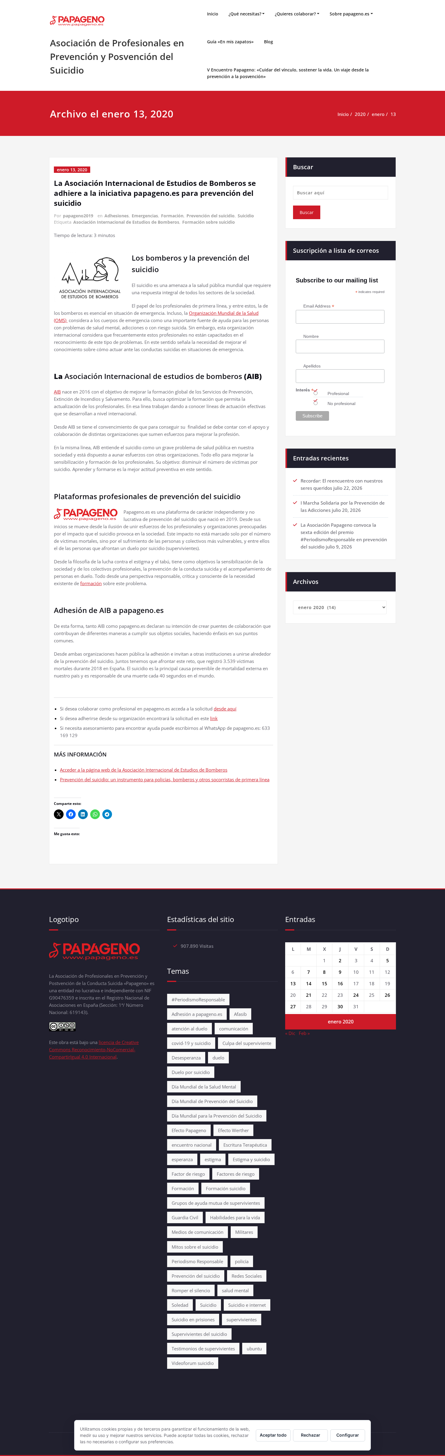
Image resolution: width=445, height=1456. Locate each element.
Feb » (304, 1033)
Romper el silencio (191, 1290)
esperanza (182, 1159)
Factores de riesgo (236, 1174)
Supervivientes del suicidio (199, 1334)
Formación (172, 216)
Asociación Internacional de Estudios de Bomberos (126, 222)
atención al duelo (189, 1029)
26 (387, 995)
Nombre (311, 336)
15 (324, 983)
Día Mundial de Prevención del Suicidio (212, 1101)
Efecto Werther (233, 1130)
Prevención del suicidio (210, 216)
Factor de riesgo (188, 1174)
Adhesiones (116, 216)
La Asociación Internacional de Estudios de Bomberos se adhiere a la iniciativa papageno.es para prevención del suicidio (155, 193)
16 (340, 983)
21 (309, 995)
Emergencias (145, 216)
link (214, 718)
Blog (268, 41)
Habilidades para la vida (235, 1217)
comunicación (233, 1029)
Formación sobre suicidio (208, 222)
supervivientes (241, 1319)
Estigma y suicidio (251, 1159)
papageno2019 (78, 216)
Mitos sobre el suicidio (195, 1247)
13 (393, 114)
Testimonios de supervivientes (203, 1349)
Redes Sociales (247, 1276)
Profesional (338, 393)
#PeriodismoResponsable (198, 999)
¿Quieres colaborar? (295, 14)
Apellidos (312, 366)
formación (91, 583)
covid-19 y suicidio (191, 1043)
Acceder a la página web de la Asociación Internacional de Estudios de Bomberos (143, 770)
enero (378, 114)
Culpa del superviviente (246, 1043)
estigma (213, 1159)
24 (356, 995)
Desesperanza (186, 1058)
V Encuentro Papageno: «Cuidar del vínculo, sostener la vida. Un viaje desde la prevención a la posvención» (288, 73)
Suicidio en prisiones (193, 1319)
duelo (218, 1058)
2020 (360, 114)
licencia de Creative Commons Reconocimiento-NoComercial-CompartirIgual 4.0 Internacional (94, 1049)
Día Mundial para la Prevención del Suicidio (217, 1116)
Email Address (318, 306)
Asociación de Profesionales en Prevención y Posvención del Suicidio (117, 56)
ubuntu (254, 1349)
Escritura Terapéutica (245, 1145)
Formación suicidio (226, 1188)
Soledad (180, 1305)
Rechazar (310, 1435)
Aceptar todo (273, 1435)
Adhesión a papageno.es (197, 1014)
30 (340, 1006)
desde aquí (225, 709)
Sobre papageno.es (349, 14)
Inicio (212, 14)
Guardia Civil (185, 1217)
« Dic (290, 1033)
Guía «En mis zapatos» (230, 41)
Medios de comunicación (197, 1232)
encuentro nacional (192, 1145)
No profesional (341, 403)
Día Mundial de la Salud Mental (204, 1087)
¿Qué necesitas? (245, 14)
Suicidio (246, 216)
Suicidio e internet (247, 1305)
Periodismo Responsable (197, 1261)
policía (242, 1261)
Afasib (240, 1014)
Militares (244, 1232)
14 (309, 983)
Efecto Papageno (189, 1130)
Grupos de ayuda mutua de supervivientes (216, 1203)
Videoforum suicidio (193, 1363)
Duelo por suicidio (191, 1072)
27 (293, 1006)
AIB (57, 392)
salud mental (235, 1290)
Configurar (347, 1435)
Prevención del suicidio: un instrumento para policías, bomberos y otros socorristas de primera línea (164, 779)
